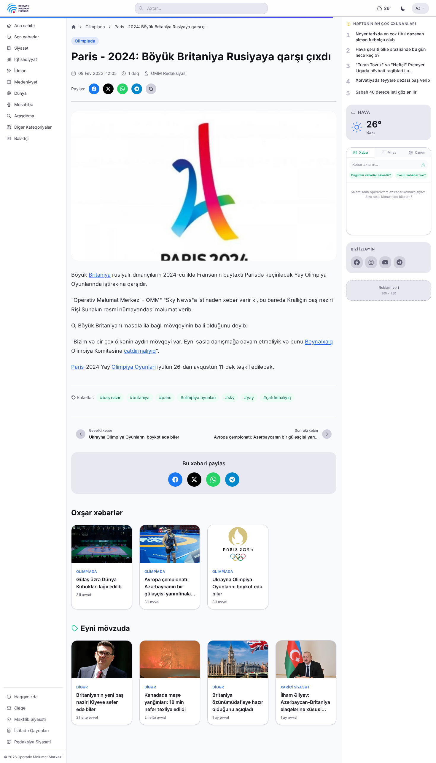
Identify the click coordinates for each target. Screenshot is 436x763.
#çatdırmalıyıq (277, 397)
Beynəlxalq (319, 341)
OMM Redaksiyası (168, 73)
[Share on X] (108, 88)
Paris (77, 367)
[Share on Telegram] (136, 88)
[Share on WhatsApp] (122, 88)
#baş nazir (110, 397)
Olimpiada (95, 26)
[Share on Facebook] (94, 88)
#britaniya (139, 397)
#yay (249, 397)
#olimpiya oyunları (198, 397)
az (418, 8)
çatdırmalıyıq (140, 351)
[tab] (360, 152)
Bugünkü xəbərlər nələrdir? (371, 175)
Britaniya (100, 275)
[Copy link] (151, 88)
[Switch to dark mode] (403, 8)
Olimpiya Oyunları (134, 367)
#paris (165, 397)
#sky (230, 397)
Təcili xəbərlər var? (411, 175)
